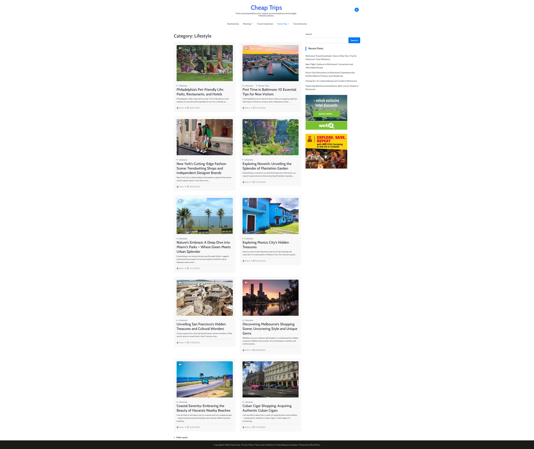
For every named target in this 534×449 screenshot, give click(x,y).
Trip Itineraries (300, 24)
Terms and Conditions (264, 445)
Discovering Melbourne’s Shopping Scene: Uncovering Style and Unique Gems (270, 328)
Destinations (233, 24)
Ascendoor (293, 445)
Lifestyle (183, 85)
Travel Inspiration (265, 24)
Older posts (182, 437)
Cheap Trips (266, 7)
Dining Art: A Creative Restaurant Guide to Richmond (331, 80)
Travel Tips (282, 24)
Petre (181, 108)
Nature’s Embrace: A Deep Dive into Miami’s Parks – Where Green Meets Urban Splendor (204, 247)
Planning (247, 24)
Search (309, 34)
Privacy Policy (247, 445)
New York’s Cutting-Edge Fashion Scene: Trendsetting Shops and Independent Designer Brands (201, 168)
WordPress (315, 445)
